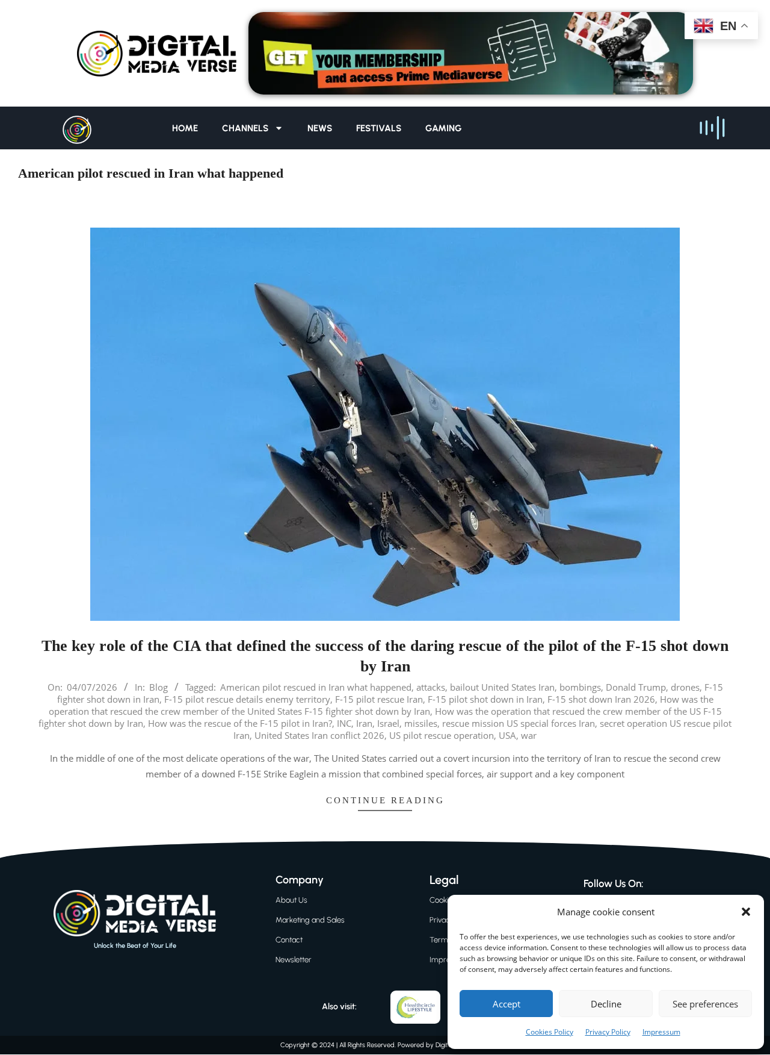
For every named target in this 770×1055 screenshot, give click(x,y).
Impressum (661, 1032)
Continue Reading (385, 800)
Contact (289, 939)
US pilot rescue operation (441, 735)
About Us (291, 899)
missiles (420, 723)
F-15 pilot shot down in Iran (485, 699)
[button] (746, 912)
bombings (580, 687)
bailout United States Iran (502, 687)
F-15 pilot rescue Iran (379, 699)
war (529, 735)
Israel (388, 723)
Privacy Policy (607, 1032)
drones (685, 687)
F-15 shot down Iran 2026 (601, 699)
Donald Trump (636, 687)
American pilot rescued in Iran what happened (315, 687)
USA (507, 735)
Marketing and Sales (310, 919)
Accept (506, 1004)
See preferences (705, 1004)
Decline (606, 1004)
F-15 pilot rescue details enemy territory (247, 699)
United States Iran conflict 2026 (319, 735)
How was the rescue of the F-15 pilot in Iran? (240, 723)
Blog (158, 687)
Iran (364, 723)
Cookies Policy (549, 1032)
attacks (430, 687)
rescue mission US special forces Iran (518, 723)
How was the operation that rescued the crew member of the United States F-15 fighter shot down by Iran (381, 705)
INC (344, 723)
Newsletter (294, 959)
